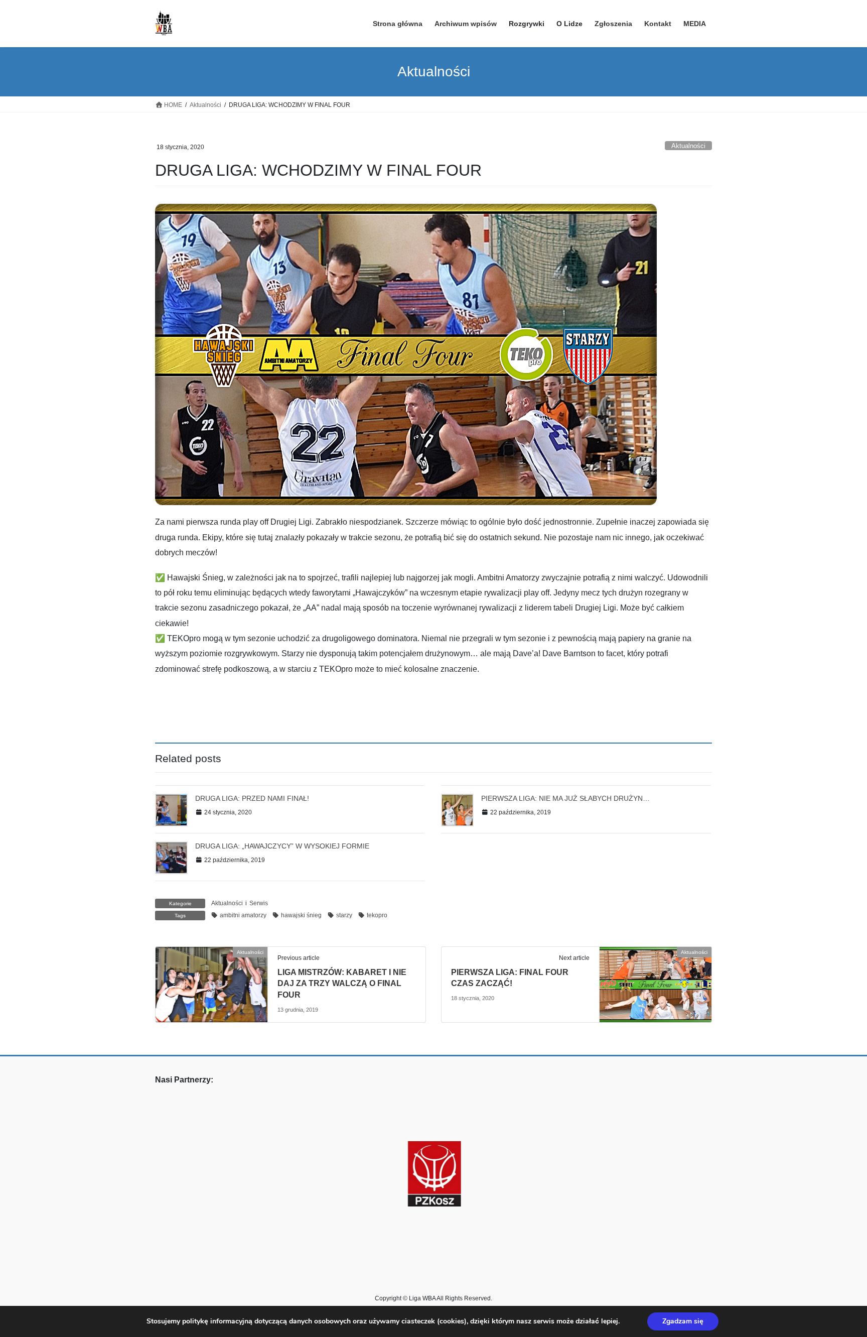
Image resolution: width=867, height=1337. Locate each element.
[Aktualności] (211, 984)
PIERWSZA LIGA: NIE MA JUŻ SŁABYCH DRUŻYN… (565, 798)
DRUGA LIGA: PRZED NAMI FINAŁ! (252, 798)
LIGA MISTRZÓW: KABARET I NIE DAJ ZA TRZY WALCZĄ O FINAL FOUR (341, 983)
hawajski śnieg (301, 915)
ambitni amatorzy (243, 915)
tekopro (377, 915)
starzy (344, 915)
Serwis (258, 903)
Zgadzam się (682, 1321)
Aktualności (688, 146)
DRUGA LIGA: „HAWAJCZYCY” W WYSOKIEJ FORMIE (282, 846)
